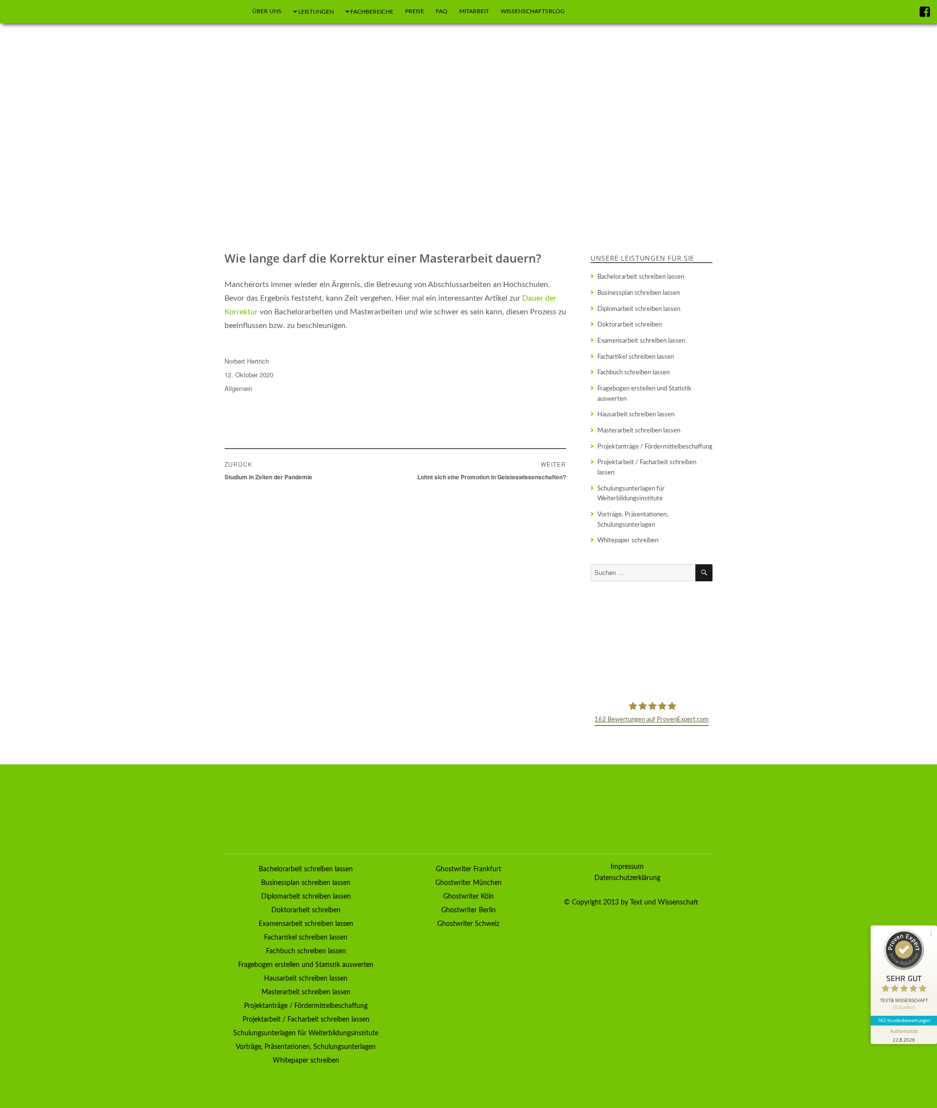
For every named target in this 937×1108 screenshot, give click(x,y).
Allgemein (238, 388)
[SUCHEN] (704, 572)
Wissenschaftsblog (533, 11)
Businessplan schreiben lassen (638, 293)
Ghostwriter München (468, 883)
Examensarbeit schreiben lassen (641, 341)
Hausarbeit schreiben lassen (635, 414)
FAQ (442, 11)
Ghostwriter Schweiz (468, 924)
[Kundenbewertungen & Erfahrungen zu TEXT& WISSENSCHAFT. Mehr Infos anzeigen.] (652, 640)
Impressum (627, 866)
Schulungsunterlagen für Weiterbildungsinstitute (631, 494)
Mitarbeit (474, 11)
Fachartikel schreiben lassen (635, 357)
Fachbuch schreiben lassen (633, 372)
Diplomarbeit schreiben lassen (638, 309)
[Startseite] (234, 11)
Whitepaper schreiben (627, 540)
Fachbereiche (371, 12)
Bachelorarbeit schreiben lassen (640, 277)
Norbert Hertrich (246, 361)
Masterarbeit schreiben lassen (638, 430)
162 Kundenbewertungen (903, 1020)
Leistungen (316, 12)
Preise (414, 11)
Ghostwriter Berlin (468, 910)
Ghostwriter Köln (468, 896)
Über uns (267, 11)
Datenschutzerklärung (627, 878)
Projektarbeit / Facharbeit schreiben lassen (646, 467)
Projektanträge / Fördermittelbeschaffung (655, 447)
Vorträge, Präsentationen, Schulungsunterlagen (632, 520)
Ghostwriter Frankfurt (468, 869)
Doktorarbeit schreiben (629, 325)
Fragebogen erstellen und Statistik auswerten (644, 394)
